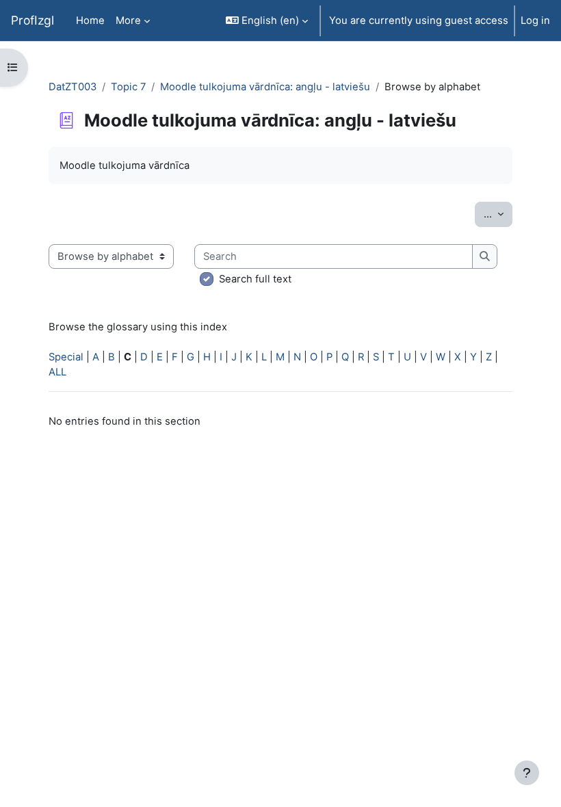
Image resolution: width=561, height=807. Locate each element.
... (498, 213)
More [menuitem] (128, 20)
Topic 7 (128, 87)
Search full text (255, 279)
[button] (267, 20)
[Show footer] (526, 772)
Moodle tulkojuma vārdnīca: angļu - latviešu (265, 87)
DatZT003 (72, 87)
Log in (535, 20)
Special (66, 357)
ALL (57, 372)
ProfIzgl (32, 20)
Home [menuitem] (90, 20)
